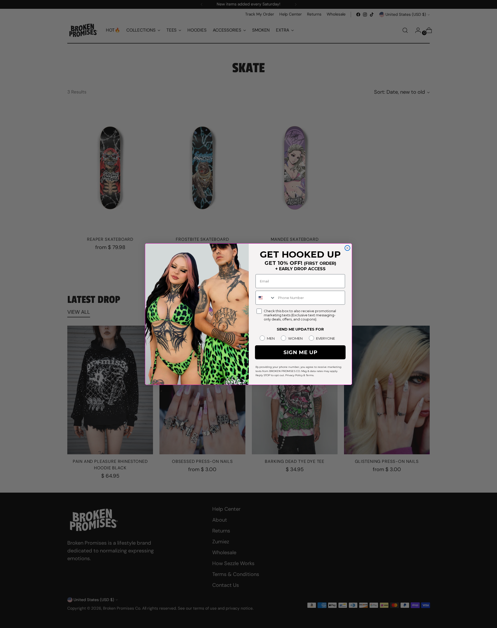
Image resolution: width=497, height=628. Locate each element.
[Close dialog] (347, 248)
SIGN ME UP (300, 352)
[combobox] (265, 297)
